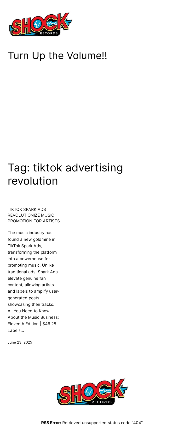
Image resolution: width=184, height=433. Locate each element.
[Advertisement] (92, 107)
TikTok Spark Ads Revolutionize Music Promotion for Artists (34, 215)
